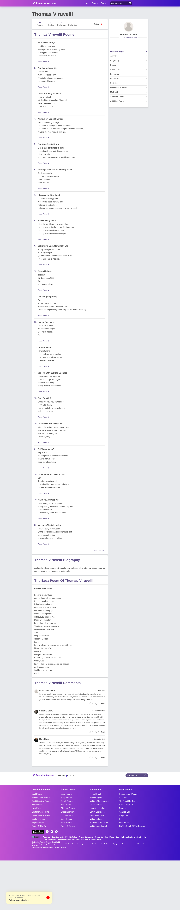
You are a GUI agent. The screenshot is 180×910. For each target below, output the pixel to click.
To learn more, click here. (19, 900)
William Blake (96, 819)
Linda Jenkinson (47, 691)
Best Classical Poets (41, 815)
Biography (114, 61)
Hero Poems (66, 823)
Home (87, 3)
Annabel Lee (124, 812)
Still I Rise (123, 798)
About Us (46, 837)
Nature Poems (67, 815)
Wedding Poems (68, 812)
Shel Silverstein (97, 815)
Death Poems (67, 801)
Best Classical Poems (41, 801)
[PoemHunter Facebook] (47, 831)
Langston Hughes (97, 808)
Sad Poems (66, 805)
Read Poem (42, 62)
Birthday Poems (68, 808)
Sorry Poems (66, 819)
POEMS (61, 775)
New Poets (36, 808)
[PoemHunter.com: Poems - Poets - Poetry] (44, 3)
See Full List (99, 551)
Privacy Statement (86, 837)
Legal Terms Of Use (93, 839)
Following (114, 74)
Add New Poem (117, 97)
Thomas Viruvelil (128, 34)
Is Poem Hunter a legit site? (132, 837)
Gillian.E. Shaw (46, 711)
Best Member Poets (40, 812)
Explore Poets (38, 823)
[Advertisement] (36, 885)
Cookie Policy (71, 837)
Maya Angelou (96, 798)
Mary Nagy (44, 739)
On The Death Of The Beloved (132, 826)
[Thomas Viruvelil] (128, 27)
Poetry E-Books (68, 826)
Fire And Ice (124, 823)
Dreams (122, 808)
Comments (115, 70)
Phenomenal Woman (128, 794)
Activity (113, 56)
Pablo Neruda (96, 805)
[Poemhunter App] (38, 832)
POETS (70, 775)
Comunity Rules (65, 839)
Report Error (115, 837)
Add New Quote (117, 101)
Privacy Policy (78, 839)
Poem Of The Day (39, 826)
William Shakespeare (99, 801)
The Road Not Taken (128, 801)
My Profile (114, 92)
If (119, 819)
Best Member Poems (41, 798)
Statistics (114, 83)
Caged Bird (124, 815)
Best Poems (37, 794)
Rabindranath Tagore (99, 823)
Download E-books (118, 88)
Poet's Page (118, 51)
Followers (114, 79)
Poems (113, 65)
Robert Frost (95, 794)
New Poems (37, 805)
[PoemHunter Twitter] (51, 831)
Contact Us (99, 837)
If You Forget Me (126, 805)
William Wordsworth (98, 826)
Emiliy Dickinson (97, 812)
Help (106, 837)
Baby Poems (66, 798)
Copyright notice (58, 837)
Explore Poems (38, 819)
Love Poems (66, 794)
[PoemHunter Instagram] (56, 831)
